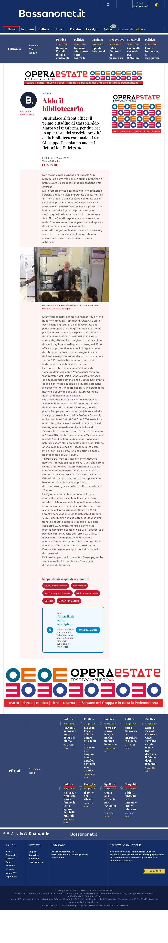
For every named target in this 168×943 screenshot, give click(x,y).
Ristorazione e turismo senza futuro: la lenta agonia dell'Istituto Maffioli (71, 804)
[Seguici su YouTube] (34, 834)
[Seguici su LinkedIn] (21, 834)
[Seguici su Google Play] (47, 834)
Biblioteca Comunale (87, 593)
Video (109, 28)
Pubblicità (34, 858)
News (11, 29)
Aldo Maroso (79, 585)
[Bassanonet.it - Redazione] (28, 100)
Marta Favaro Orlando (55, 585)
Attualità (46, 93)
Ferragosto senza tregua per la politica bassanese (111, 736)
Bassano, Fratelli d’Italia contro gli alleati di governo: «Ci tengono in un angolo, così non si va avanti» (90, 749)
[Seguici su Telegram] (30, 834)
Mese (32, 772)
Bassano (34, 45)
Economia (28, 29)
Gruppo (32, 851)
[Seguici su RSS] (39, 834)
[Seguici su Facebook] (4, 834)
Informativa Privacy (50, 905)
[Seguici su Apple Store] (43, 834)
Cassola (48, 600)
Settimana (34, 769)
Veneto (33, 49)
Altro (140, 29)
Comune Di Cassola (69, 600)
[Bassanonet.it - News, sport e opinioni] (43, 13)
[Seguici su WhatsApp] (25, 834)
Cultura (43, 29)
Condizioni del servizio (116, 905)
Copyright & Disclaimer (90, 905)
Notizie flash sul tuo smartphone (65, 620)
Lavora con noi (36, 862)
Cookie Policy (69, 905)
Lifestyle (92, 29)
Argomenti (125, 29)
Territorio (77, 29)
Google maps (57, 857)
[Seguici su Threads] (12, 834)
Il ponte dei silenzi (98, 49)
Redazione (34, 855)
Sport (60, 29)
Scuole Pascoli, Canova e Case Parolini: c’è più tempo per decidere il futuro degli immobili (151, 746)
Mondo (33, 52)
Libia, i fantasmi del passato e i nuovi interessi (116, 56)
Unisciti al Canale (88, 630)
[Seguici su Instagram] (8, 834)
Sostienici (155, 870)
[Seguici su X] (16, 834)
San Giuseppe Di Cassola (57, 593)
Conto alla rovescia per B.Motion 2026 (110, 801)
